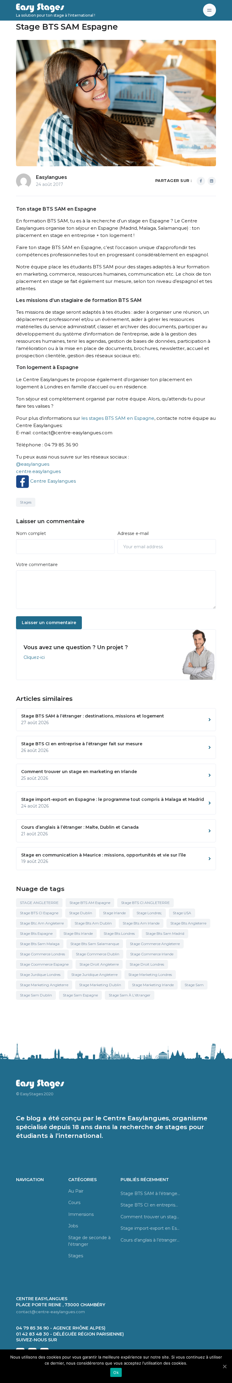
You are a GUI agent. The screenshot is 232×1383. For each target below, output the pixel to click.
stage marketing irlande (153, 985)
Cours (74, 1202)
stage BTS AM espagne (89, 902)
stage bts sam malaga (40, 943)
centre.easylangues (38, 471)
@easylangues (32, 464)
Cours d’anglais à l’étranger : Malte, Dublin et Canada (150, 1240)
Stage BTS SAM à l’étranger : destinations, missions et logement (150, 1193)
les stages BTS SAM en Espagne (117, 418)
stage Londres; (149, 913)
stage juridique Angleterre (94, 974)
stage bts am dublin (93, 923)
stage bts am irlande (141, 923)
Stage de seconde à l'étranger (89, 1241)
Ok (116, 1372)
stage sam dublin (36, 995)
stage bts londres (119, 933)
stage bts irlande (78, 933)
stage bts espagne (36, 933)
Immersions (81, 1214)
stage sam (194, 985)
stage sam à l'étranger (129, 995)
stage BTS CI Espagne (39, 913)
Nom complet (31, 533)
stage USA (182, 913)
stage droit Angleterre (99, 964)
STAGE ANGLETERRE (39, 902)
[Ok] (224, 1366)
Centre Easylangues (52, 481)
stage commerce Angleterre (155, 943)
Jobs (73, 1226)
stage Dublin (80, 913)
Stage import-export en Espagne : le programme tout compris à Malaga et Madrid (150, 1228)
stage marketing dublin (100, 985)
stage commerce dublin (97, 954)
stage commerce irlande (151, 954)
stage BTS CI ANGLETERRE (145, 902)
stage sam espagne (80, 995)
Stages (25, 502)
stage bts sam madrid (165, 933)
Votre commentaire (37, 564)
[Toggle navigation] (209, 10)
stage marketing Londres (150, 974)
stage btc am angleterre (42, 923)
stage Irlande (114, 913)
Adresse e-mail (133, 533)
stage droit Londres (147, 964)
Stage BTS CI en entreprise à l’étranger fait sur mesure (150, 1205)
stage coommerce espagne (44, 964)
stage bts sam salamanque (94, 943)
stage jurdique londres (40, 974)
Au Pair (75, 1191)
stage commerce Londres (42, 954)
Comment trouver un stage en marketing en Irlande (150, 1216)
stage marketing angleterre (44, 985)
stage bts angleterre (188, 923)
